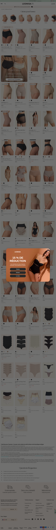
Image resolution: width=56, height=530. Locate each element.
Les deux (18, 275)
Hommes (18, 272)
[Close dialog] (48, 250)
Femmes (18, 269)
